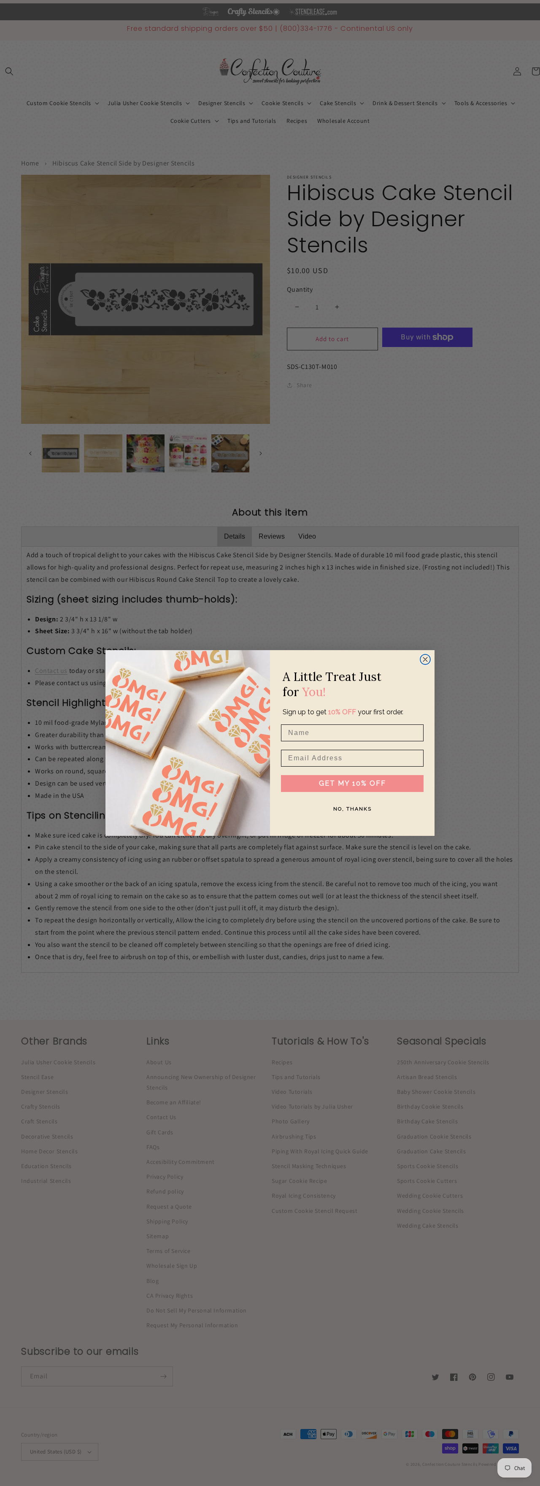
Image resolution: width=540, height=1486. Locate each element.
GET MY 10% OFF (352, 783)
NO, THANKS (352, 809)
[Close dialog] (425, 659)
